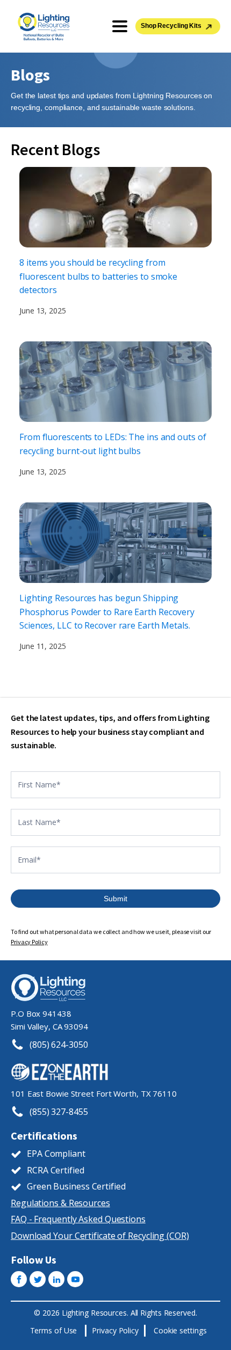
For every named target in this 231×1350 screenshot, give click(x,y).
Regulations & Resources (60, 1203)
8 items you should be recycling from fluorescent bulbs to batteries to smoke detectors (98, 276)
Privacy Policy (29, 942)
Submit (115, 898)
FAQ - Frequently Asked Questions (78, 1219)
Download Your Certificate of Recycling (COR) (100, 1236)
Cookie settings (180, 1330)
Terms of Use (53, 1330)
